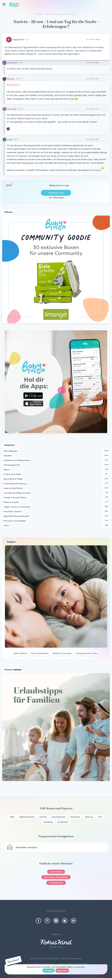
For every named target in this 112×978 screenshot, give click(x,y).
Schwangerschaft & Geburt (87, 653)
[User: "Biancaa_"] (4, 79)
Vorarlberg (48, 822)
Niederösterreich (27, 817)
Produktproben (56, 882)
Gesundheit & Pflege (13, 479)
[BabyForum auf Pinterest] (47, 920)
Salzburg (89, 817)
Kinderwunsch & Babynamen (17, 460)
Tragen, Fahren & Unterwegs (17, 507)
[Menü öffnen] (4, 4)
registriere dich (56, 192)
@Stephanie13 (13, 85)
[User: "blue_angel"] (4, 109)
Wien (12, 817)
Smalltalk (8, 455)
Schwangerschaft (12, 465)
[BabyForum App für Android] (73, 920)
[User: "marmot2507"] (4, 63)
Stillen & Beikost (20, 653)
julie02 (10, 139)
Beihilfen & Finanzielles (62, 653)
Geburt (7, 469)
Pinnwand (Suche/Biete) (15, 520)
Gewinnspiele (56, 871)
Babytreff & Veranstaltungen (17, 516)
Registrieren (62, 970)
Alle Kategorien (11, 451)
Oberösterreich (58, 817)
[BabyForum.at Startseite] (13, 5)
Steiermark (75, 817)
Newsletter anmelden (26, 847)
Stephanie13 (18, 39)
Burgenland (63, 822)
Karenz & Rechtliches (14, 488)
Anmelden (48, 970)
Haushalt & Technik (13, 511)
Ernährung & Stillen (13, 474)
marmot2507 (12, 63)
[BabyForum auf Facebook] (38, 920)
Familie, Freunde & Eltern (15, 497)
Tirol (100, 817)
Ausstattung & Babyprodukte (18, 493)
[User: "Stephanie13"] (9, 39)
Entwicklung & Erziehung (16, 483)
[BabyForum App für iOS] (64, 920)
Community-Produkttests (56, 877)
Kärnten (43, 817)
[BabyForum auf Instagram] (56, 920)
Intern (7, 525)
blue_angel (11, 109)
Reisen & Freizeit (12, 502)
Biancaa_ (10, 79)
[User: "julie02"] (4, 139)
